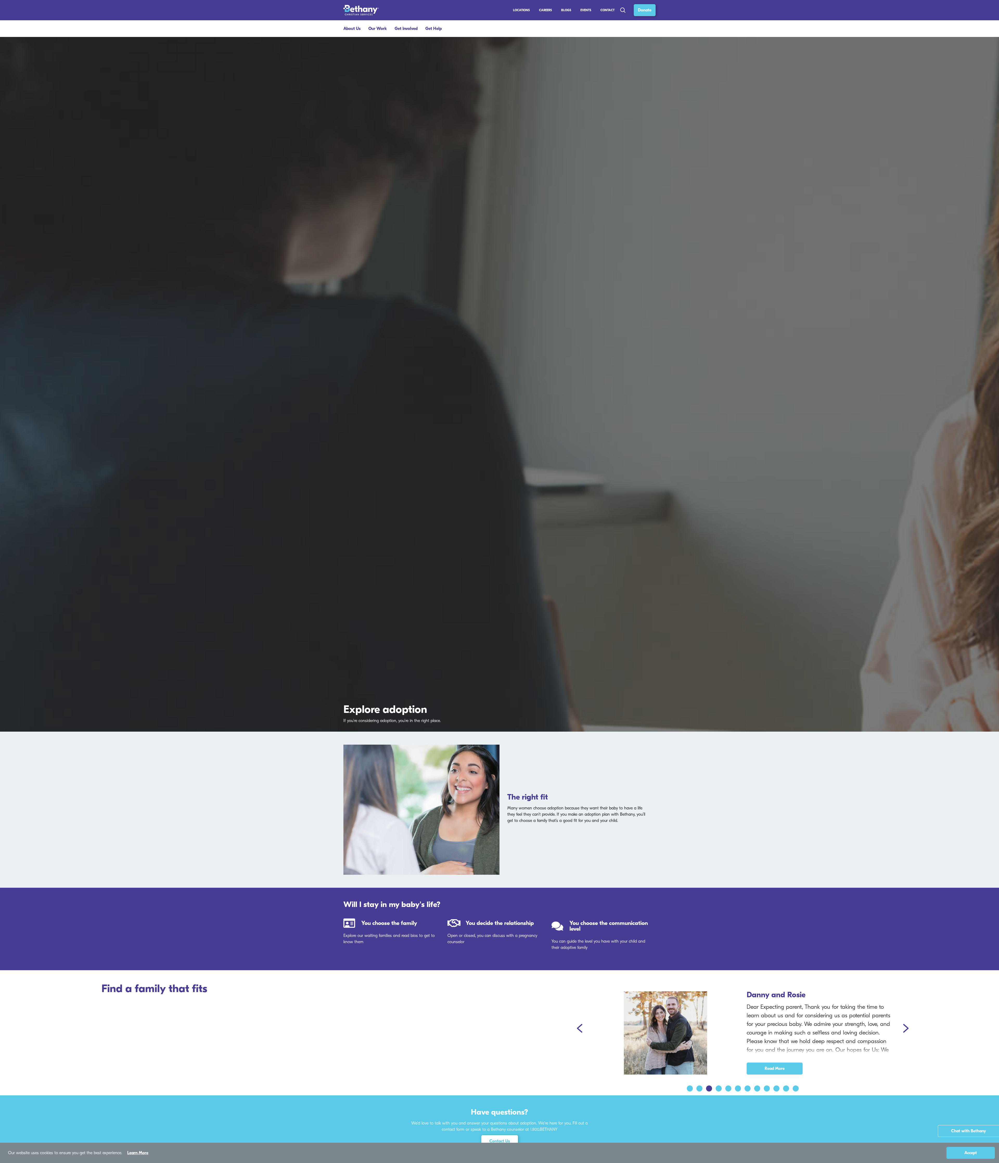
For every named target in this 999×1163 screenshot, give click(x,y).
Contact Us (499, 1141)
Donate (644, 10)
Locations (521, 10)
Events (585, 10)
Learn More (137, 1153)
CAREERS (545, 10)
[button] (580, 1029)
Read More (775, 1068)
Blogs (566, 10)
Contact (607, 10)
